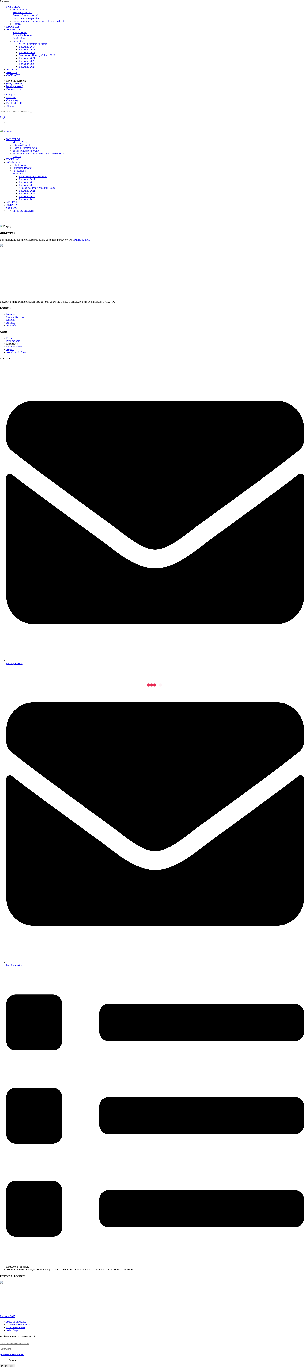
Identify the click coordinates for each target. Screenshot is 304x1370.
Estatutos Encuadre (22, 12)
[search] (31, 112)
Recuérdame (9, 1360)
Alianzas (17, 24)
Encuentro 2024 (27, 66)
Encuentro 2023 (27, 63)
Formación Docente (22, 35)
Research (11, 97)
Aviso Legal (12, 1330)
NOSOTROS (13, 6)
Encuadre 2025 (7, 1316)
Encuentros (18, 41)
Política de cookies (15, 1327)
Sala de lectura (20, 32)
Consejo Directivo (15, 317)
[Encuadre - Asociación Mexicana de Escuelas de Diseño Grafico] (6, 131)
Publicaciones (19, 38)
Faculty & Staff (14, 103)
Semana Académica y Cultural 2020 (37, 55)
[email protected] (14, 663)
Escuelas (10, 338)
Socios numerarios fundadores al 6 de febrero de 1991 (39, 21)
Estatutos (10, 319)
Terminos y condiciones (18, 1324)
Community (12, 100)
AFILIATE (12, 69)
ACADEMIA (13, 29)
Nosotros (10, 314)
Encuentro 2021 (27, 58)
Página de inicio (82, 239)
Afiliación (11, 325)
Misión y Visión (21, 9)
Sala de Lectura (14, 346)
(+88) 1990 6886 (14, 83)
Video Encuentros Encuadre (33, 44)
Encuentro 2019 (27, 52)
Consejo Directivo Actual (25, 15)
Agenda (10, 349)
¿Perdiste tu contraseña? (12, 1354)
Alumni (10, 106)
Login (3, 117)
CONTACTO (13, 75)
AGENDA (11, 72)
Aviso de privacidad (16, 1321)
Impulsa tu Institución (23, 210)
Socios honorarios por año (26, 18)
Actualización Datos (16, 352)
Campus (10, 94)
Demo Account (14, 89)
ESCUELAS (12, 26)
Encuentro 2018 (27, 49)
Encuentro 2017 (27, 46)
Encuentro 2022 (27, 61)
